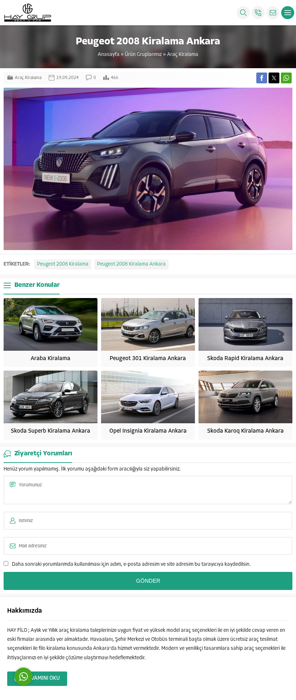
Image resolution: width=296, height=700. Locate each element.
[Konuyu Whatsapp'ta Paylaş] (286, 78)
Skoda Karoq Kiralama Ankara (245, 431)
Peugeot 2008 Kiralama (62, 264)
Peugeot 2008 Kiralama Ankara (131, 264)
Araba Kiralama (50, 359)
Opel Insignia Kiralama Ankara (148, 431)
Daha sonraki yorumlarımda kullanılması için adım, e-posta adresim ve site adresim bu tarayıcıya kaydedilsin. (131, 564)
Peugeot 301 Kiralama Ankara (148, 359)
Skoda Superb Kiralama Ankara (50, 431)
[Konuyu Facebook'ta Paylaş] (261, 78)
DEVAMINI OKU (42, 678)
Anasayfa (108, 54)
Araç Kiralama (182, 54)
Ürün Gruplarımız (143, 54)
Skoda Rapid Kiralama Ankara (245, 359)
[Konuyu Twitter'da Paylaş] (274, 78)
